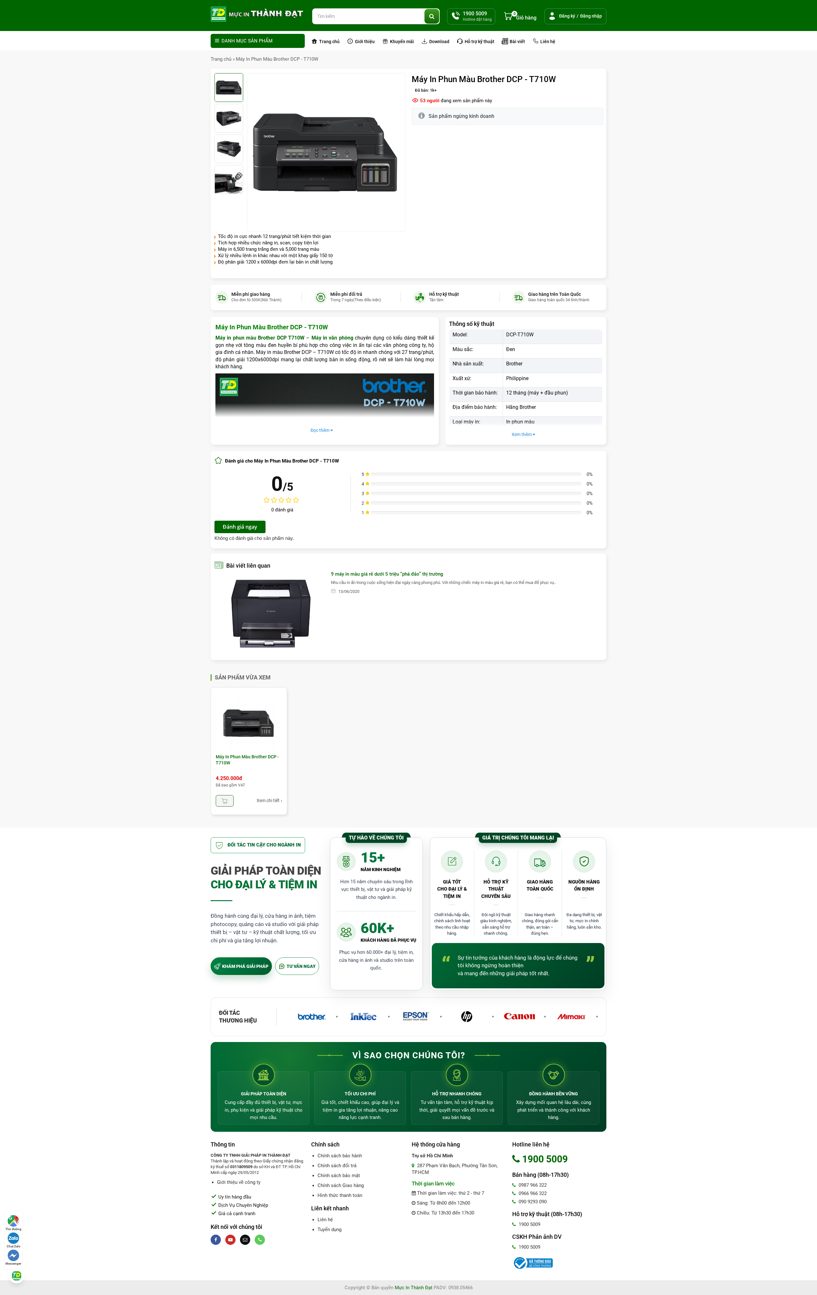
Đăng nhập (591, 16)
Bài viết (517, 41)
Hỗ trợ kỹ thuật (479, 41)
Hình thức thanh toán (340, 1195)
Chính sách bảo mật (339, 1175)
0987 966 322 (532, 1185)
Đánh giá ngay (240, 526)
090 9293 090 (532, 1202)
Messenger (13, 1263)
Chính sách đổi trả (337, 1166)
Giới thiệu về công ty (238, 1182)
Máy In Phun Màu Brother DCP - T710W (277, 59)
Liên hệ (547, 41)
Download (438, 41)
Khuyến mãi (401, 41)
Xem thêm (522, 434)
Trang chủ (329, 41)
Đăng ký (567, 16)
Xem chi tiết (268, 800)
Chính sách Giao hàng (341, 1185)
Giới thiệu (364, 41)
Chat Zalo (13, 1246)
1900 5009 (528, 1224)
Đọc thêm (320, 430)
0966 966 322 (532, 1193)
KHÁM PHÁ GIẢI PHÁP (245, 966)
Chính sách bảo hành (340, 1156)
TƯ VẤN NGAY (301, 966)
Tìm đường (13, 1229)
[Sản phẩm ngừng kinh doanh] (225, 801)
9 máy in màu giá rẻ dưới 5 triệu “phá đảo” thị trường (387, 574)
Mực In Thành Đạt (413, 1288)
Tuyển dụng (329, 1229)
